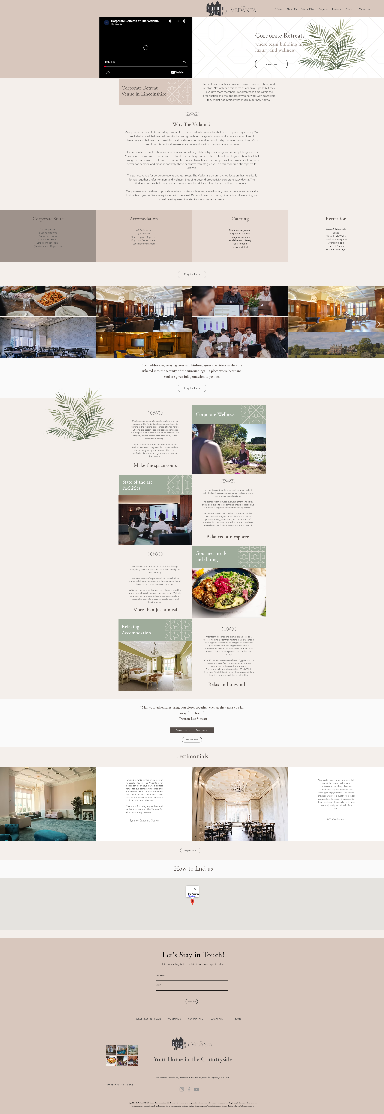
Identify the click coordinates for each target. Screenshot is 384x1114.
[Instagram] (182, 1089)
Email (158, 985)
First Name (160, 975)
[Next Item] (379, 324)
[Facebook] (189, 1089)
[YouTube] (196, 1089)
